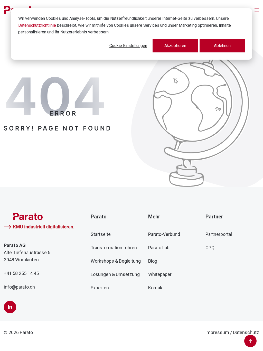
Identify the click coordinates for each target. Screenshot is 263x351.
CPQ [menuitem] (209, 247)
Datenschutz (246, 332)
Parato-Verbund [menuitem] (164, 234)
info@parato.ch (19, 287)
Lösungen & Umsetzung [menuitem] (115, 274)
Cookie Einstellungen (128, 45)
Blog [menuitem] (152, 261)
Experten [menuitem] (100, 287)
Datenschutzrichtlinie (37, 25)
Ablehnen (222, 45)
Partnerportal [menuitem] (218, 234)
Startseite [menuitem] (101, 234)
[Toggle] (257, 10)
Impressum (217, 332)
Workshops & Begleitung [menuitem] (116, 261)
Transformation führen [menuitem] (114, 247)
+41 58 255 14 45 (21, 273)
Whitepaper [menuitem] (160, 274)
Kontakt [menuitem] (156, 287)
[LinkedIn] (10, 307)
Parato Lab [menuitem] (159, 247)
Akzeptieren (175, 45)
